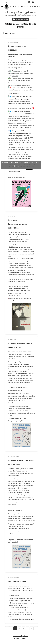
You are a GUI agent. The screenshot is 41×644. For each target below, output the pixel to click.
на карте (15, 76)
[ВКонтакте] (33, 2)
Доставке (30, 619)
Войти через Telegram (22, 19)
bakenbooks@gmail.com (20, 636)
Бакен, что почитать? (20, 638)
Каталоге (15, 603)
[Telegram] (29, 2)
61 (31, 628)
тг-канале (29, 169)
